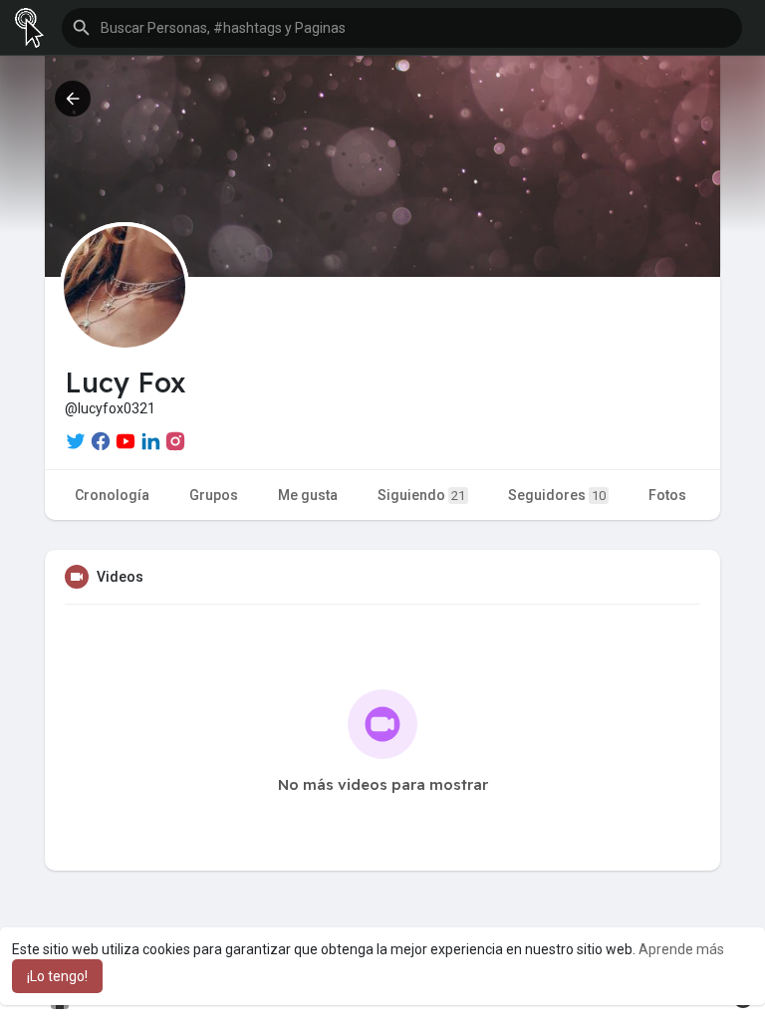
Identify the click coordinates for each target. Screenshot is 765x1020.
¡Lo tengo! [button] (57, 976)
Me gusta (308, 495)
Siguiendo (421, 495)
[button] (402, 28)
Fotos (667, 495)
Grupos (213, 495)
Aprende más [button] (681, 949)
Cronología (112, 495)
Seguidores (557, 495)
